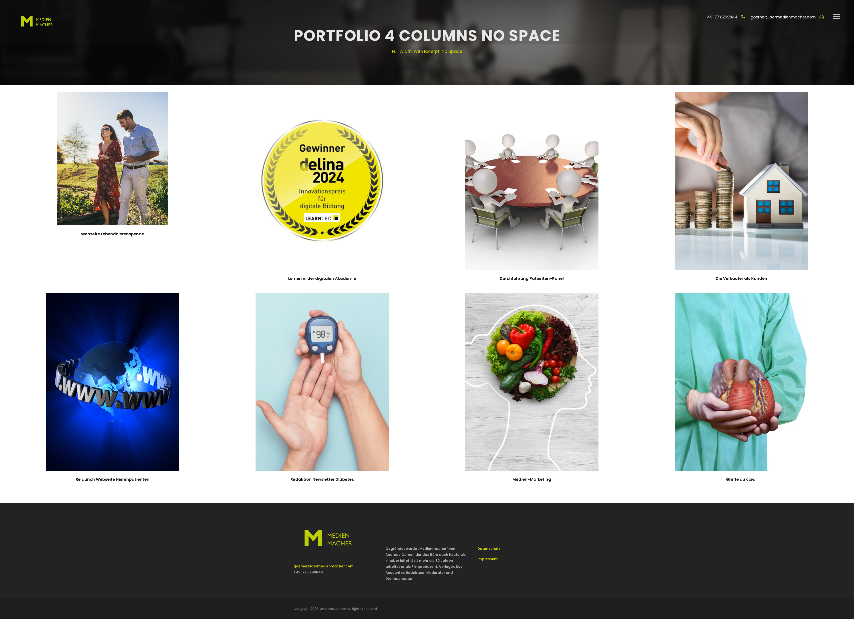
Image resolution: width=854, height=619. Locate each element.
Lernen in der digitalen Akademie (322, 278)
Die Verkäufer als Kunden (741, 278)
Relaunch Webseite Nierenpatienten (112, 479)
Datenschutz (488, 548)
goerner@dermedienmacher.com (324, 566)
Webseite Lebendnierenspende (112, 234)
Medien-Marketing (531, 479)
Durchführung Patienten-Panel (532, 278)
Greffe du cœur (741, 479)
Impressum (487, 559)
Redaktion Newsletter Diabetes (322, 479)
